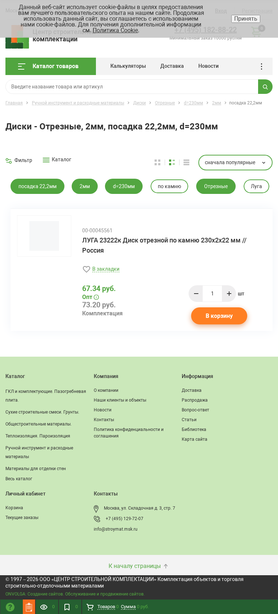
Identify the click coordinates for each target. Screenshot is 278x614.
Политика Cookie (115, 30)
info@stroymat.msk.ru (116, 529)
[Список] (186, 162)
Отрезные (216, 186)
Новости (208, 66)
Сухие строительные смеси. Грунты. (42, 412)
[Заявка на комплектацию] (29, 607)
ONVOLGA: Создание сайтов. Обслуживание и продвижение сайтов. (75, 594)
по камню (169, 186)
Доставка (172, 66)
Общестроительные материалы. (38, 424)
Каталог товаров (56, 66)
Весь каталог (18, 478)
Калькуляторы (128, 66)
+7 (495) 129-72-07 (124, 518)
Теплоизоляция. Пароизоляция (37, 436)
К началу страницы (135, 566)
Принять (245, 18)
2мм (85, 186)
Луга (256, 186)
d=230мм (124, 186)
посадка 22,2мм (37, 186)
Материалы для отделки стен (35, 468)
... (264, 66)
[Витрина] (162, 162)
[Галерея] (176, 162)
